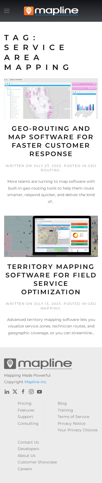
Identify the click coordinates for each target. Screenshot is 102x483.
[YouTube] (39, 391)
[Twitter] (15, 391)
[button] (7, 11)
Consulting (28, 423)
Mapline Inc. (35, 381)
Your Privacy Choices (78, 430)
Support (25, 416)
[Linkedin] (7, 391)
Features (26, 410)
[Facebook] (23, 391)
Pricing (25, 403)
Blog (62, 403)
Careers (25, 468)
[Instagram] (31, 391)
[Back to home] (51, 11)
